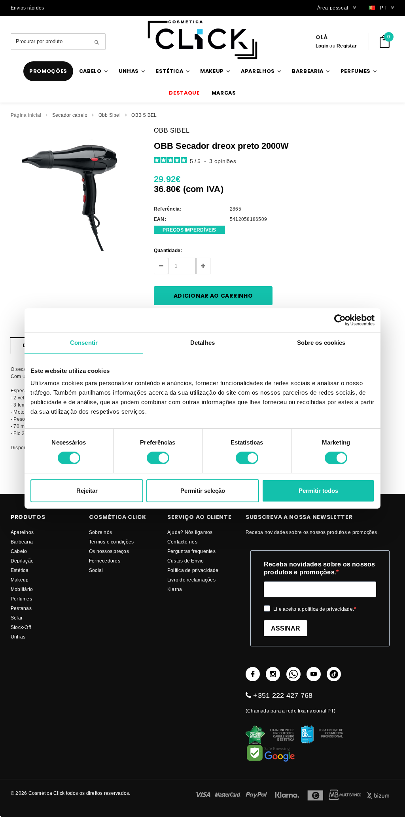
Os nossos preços (109, 551)
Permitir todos (318, 490)
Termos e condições (111, 542)
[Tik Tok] (334, 674)
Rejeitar (87, 490)
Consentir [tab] (84, 342)
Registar (347, 46)
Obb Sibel (109, 115)
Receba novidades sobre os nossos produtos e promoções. (319, 568)
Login (322, 46)
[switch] (158, 458)
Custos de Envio (185, 561)
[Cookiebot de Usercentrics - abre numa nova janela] (340, 320)
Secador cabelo (69, 115)
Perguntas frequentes (191, 551)
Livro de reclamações (191, 580)
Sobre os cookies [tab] (321, 342)
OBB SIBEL (144, 115)
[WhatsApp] (293, 674)
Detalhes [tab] (202, 342)
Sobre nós (100, 532)
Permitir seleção (202, 490)
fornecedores (104, 561)
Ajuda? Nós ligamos (189, 532)
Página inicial (26, 115)
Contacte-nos (182, 542)
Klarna (174, 589)
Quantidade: (168, 250)
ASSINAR (285, 628)
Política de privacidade (193, 570)
